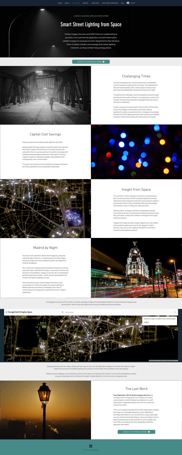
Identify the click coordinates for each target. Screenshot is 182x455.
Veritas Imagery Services (140, 395)
